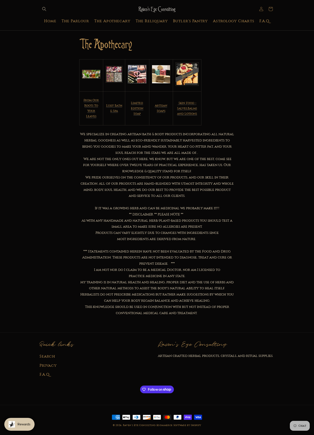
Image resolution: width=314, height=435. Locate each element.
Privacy (48, 365)
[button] (44, 9)
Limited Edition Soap (137, 108)
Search (47, 356)
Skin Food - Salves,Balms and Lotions (187, 108)
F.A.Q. (45, 374)
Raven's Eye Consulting (139, 425)
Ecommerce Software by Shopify (179, 425)
